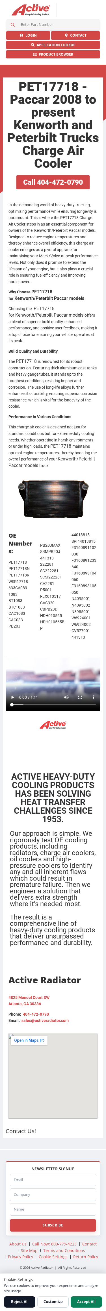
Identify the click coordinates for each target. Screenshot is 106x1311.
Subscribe (53, 1225)
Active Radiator (31, 10)
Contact (77, 35)
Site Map (29, 1250)
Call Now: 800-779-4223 (54, 1244)
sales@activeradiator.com (45, 1020)
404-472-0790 (36, 1014)
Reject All (20, 1301)
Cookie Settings (53, 1256)
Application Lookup (55, 45)
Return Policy (85, 1256)
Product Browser (55, 54)
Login (30, 35)
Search (12, 24)
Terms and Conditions (64, 1250)
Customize (53, 1301)
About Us (18, 1244)
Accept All (86, 1301)
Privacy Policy (20, 1256)
